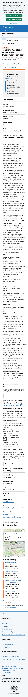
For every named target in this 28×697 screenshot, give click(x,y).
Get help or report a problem (10, 656)
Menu (4, 36)
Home (3, 43)
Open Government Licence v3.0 (11, 680)
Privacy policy (12, 666)
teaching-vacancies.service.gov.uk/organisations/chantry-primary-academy (13, 516)
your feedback (20, 39)
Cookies (4, 666)
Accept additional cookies (14, 16)
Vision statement (7, 672)
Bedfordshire (12, 607)
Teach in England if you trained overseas (13, 635)
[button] (16, 543)
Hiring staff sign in (7, 644)
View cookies (14, 23)
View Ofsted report (8, 502)
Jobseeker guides (7, 629)
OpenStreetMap (17, 556)
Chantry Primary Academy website (13, 508)
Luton (21, 605)
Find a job (5, 626)
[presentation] (14, 543)
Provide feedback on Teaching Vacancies (14, 659)
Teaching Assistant (10, 562)
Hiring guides (6, 647)
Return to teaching (7, 632)
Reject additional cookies (14, 19)
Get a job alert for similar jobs (14, 64)
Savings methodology (8, 670)
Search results (10, 43)
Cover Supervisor (10, 591)
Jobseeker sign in (7, 623)
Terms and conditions (8, 668)
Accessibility (19, 668)
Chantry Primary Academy (12, 533)
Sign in (4, 30)
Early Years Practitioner (11, 571)
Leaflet (7, 556)
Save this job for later (11, 68)
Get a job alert (9, 601)
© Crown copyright (14, 693)
